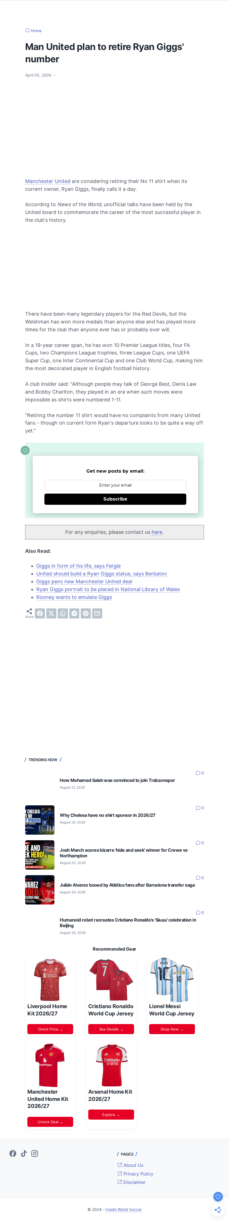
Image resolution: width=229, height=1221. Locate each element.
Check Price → (50, 1029)
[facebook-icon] (12, 1154)
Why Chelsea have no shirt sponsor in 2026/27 (108, 815)
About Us (132, 1165)
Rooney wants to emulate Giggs (74, 597)
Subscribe (115, 499)
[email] (97, 613)
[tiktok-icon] (23, 1154)
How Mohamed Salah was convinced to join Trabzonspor (117, 780)
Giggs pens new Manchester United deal (84, 581)
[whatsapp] (63, 613)
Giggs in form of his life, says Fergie (78, 566)
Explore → (111, 1114)
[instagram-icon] (34, 1154)
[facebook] (40, 613)
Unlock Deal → (50, 1122)
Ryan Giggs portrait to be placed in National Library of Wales (108, 589)
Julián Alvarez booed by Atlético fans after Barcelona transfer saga (127, 885)
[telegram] (74, 613)
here (157, 532)
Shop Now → (172, 1029)
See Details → (111, 1029)
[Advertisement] (114, 124)
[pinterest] (86, 613)
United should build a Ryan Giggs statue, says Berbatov (101, 574)
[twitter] (51, 613)
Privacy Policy (137, 1174)
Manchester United (47, 181)
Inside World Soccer (124, 1209)
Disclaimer (133, 1182)
